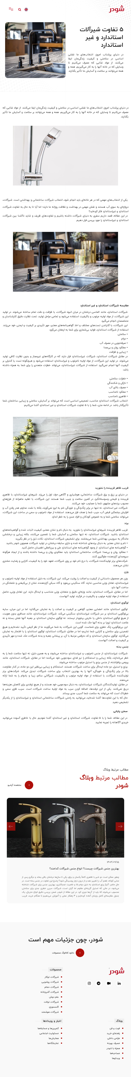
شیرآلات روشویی (50, 981)
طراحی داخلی (113, 1038)
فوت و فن (115, 1028)
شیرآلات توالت (51, 1001)
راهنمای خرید (113, 1033)
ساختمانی (38, 200)
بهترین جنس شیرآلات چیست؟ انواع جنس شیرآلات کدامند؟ (84, 868)
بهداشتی (25, 200)
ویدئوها (116, 1058)
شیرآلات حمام (52, 987)
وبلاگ (119, 1021)
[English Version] (26, 9)
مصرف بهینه (113, 1043)
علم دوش (54, 997)
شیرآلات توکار (52, 977)
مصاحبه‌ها (115, 1053)
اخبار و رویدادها (52, 1021)
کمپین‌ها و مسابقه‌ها (48, 1028)
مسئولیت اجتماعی (49, 1033)
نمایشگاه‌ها (53, 1043)
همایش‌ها (54, 1038)
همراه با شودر (113, 1048)
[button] (12, 826)
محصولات (55, 969)
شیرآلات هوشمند (50, 1012)
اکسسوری (54, 1006)
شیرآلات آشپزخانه (50, 992)
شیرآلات (49, 200)
